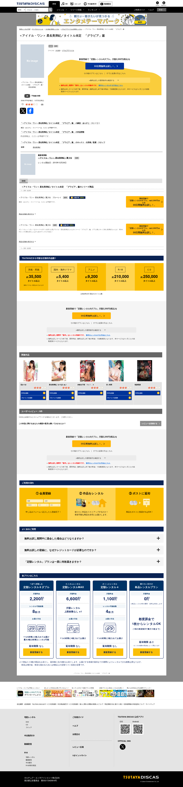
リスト (157, 5)
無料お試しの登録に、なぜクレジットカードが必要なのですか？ (60, 550)
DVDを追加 (24, 393)
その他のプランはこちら (93, 73)
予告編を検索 (35, 96)
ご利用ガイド (139, 9)
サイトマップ (150, 704)
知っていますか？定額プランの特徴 (83, 688)
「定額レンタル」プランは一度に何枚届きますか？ (53, 561)
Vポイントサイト (79, 755)
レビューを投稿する (150, 423)
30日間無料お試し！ (104, 66)
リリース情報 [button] (76, 9)
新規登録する (36, 652)
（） (42, 104)
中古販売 (29, 763)
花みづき (24, 384)
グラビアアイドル (68, 50)
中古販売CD (92, 4)
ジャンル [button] (60, 9)
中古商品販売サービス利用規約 (68, 704)
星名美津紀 (36, 147)
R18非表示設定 (31, 765)
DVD (54, 4)
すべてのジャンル (37, 29)
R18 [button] (160, 9)
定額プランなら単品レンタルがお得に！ (111, 688)
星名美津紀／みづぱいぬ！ (58, 384)
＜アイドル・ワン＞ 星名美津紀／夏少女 (55, 157)
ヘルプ (151, 9)
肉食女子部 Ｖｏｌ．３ (86, 384)
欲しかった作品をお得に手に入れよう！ (56, 688)
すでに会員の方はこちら (116, 73)
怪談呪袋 (138, 384)
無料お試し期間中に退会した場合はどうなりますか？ (54, 538)
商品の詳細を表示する (26, 214)
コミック (77, 4)
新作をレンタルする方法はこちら (111, 85)
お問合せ (76, 734)
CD (66, 4)
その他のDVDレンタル (52, 29)
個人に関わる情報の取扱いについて (91, 704)
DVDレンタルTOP (24, 29)
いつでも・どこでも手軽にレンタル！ (28, 688)
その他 (57, 50)
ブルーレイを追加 (26, 398)
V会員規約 (27, 704)
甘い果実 (109, 384)
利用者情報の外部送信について (134, 704)
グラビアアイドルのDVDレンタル (71, 29)
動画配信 (107, 4)
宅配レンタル (30, 757)
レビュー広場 (78, 747)
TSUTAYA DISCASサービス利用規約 (44, 704)
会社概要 (20, 704)
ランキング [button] (92, 9)
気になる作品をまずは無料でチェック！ (139, 688)
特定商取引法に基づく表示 (113, 704)
